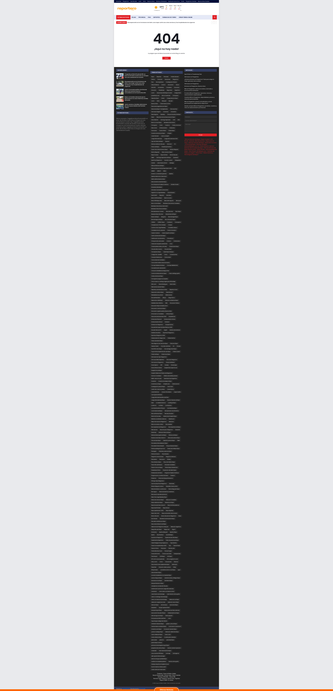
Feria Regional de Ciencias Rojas (159, 343)
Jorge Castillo (177, 392)
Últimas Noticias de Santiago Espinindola (161, 168)
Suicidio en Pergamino (157, 537)
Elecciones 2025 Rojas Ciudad (164, 93)
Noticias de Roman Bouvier (158, 144)
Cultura (163, 84)
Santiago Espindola (165, 119)
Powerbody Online (155, 470)
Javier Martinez (155, 392)
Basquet (164, 101)
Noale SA (177, 429)
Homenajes (174, 365)
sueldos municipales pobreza (158, 661)
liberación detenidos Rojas (172, 631)
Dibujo (164, 297)
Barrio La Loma (168, 198)
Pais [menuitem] (149, 17)
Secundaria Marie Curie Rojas (158, 524)
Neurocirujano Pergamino (166, 429)
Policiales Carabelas (170, 464)
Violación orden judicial (165, 567)
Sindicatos (154, 532)
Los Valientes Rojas (172, 408)
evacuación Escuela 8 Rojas (158, 613)
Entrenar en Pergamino (157, 324)
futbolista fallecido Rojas (157, 623)
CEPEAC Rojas (161, 222)
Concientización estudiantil (158, 268)
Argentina (177, 90)
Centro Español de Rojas (168, 233)
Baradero (168, 195)
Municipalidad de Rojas (174, 427)
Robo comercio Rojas (167, 152)
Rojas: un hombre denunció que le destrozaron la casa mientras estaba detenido (136, 98)
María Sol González (156, 416)
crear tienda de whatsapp (157, 594)
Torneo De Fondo (155, 553)
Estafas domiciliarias (175, 330)
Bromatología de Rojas (156, 219)
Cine (171, 243)
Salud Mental (154, 119)
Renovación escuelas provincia (159, 494)
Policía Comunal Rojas (156, 467)
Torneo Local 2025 (166, 553)
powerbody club (155, 95)
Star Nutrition (160, 534)
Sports (152, 534)
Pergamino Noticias (171, 456)
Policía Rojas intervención (171, 467)
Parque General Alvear (172, 446)
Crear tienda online (165, 103)
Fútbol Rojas (171, 130)
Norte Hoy (153, 432)
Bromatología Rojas (173, 216)
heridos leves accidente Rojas (158, 626)
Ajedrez (171, 173)
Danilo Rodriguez (163, 284)
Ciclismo (169, 241)
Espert (165, 330)
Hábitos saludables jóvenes (170, 375)
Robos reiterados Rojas (156, 502)
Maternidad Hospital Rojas (169, 416)
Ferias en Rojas (174, 343)
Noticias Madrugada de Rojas (158, 435)
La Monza (153, 405)
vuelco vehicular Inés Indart (158, 669)
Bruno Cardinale (166, 95)
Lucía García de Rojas (156, 411)
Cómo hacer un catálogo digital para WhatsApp (163, 281)
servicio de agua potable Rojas (159, 658)
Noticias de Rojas (173, 435)
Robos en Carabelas (171, 499)
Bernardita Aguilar (168, 200)
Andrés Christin (175, 184)
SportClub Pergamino (156, 160)
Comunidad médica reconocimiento (160, 262)
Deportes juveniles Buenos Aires (159, 289)
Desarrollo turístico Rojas (157, 292)
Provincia (160, 79)
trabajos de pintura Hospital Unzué (160, 664)
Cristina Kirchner (176, 125)
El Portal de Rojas (190, 144)
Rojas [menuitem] (134, 17)
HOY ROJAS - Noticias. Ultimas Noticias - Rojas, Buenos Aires (199, 141)
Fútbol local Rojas (166, 354)
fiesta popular (168, 615)
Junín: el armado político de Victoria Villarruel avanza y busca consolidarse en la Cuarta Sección (157, 22)
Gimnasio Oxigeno (156, 111)
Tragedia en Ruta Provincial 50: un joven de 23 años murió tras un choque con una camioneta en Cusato (136, 75)
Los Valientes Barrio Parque (158, 408)
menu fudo (167, 634)
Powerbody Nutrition (167, 146)
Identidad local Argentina (170, 378)
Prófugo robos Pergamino (157, 481)
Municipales (169, 424)
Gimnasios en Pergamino (191, 77)
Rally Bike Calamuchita (171, 486)
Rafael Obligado (174, 149)
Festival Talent (154, 346)
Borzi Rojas (178, 211)
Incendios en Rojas (156, 384)
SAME (152, 157)
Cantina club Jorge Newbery (158, 227)
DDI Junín (153, 284)
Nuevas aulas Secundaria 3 (158, 437)
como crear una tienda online (166, 591)
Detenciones (169, 295)
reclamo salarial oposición (174, 648)
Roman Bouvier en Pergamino (168, 516)
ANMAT (153, 171)
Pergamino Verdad (191, 1)
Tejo (170, 545)
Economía (176, 87)
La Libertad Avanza (161, 402)
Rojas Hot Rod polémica (173, 505)
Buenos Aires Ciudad (203, 1)
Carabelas (169, 87)
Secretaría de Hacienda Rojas (167, 518)
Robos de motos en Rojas (157, 499)
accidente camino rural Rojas (168, 570)
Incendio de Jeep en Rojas (165, 381)
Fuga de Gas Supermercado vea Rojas (160, 351)
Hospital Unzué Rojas (156, 370)
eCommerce (164, 605)
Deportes (159, 76)
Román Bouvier (173, 155)
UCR (174, 119)
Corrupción (175, 95)
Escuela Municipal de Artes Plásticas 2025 (161, 327)
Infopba (169, 133)
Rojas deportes (169, 510)
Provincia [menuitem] (141, 17)
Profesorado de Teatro (156, 473)
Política (153, 79)
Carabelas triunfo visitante (158, 230)
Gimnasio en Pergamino (157, 362)
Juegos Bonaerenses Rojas (158, 400)
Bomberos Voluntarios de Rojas (158, 208)
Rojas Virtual (166, 508)
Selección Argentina (176, 526)
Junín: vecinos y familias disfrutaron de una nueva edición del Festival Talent (136, 106)
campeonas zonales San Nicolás (159, 586)
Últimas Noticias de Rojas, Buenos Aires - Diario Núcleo (200, 148)
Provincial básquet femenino (166, 478)
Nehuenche (154, 429)
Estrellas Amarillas (155, 332)
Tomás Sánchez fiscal (156, 551)
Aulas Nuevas (171, 192)
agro (179, 570)
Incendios (165, 111)
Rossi (180, 516)
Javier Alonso (170, 389)
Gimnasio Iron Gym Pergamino (158, 357)
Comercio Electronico (156, 257)
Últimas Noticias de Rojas (157, 165)
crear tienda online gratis (173, 594)
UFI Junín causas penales (157, 559)
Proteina (173, 475)
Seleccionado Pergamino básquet (159, 526)
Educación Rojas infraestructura (159, 305)
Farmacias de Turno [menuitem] (169, 17)
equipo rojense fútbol (164, 607)
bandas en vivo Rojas (156, 580)
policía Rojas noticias (156, 642)
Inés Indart (170, 386)
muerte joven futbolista (170, 637)
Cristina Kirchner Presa (157, 276)
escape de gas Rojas (156, 610)
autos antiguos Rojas (156, 578)
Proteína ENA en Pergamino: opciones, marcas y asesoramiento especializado (198, 94)
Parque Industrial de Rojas (173, 114)
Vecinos (176, 561)
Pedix (152, 117)
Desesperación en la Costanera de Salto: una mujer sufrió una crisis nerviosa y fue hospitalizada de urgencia (135, 84)
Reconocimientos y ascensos (166, 491)
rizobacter (153, 650)
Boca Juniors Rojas (156, 203)
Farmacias (154, 130)
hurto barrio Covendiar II (175, 626)
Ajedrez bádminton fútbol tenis (159, 176)
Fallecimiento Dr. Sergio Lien (158, 338)
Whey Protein (154, 570)
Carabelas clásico (172, 227)
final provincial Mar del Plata (158, 618)
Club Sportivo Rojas (156, 252)
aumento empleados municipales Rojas (161, 575)
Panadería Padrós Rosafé (157, 446)
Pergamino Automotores (157, 456)
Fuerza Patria (162, 130)
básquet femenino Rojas (157, 583)
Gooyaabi (142, 689)
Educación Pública (174, 303)
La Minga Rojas (172, 402)
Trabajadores (177, 553)
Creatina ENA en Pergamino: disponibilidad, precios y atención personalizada (199, 98)
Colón (182, 1)
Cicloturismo (177, 241)
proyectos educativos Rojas (158, 648)
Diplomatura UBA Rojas (157, 300)
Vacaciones (168, 561)
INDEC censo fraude (156, 378)
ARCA (164, 171)
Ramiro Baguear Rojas (174, 489)
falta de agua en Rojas (157, 615)
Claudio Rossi (168, 249)
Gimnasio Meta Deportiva (157, 359)
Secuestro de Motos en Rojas (158, 521)
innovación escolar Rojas (170, 629)
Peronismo (162, 459)
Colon (165, 254)
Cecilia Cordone (155, 233)
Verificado (174, 564)
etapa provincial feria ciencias (171, 610)
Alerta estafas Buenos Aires (158, 179)
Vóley (174, 567)
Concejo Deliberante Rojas (157, 265)
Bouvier (170, 101)
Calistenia (169, 222)
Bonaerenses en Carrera (157, 211)
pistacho (161, 640)
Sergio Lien (166, 529)
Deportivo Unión (173, 289)
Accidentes (161, 87)
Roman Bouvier (155, 516)
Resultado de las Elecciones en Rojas (166, 117)
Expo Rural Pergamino (168, 332)
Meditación (171, 419)
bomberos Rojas (168, 580)
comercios (154, 591)
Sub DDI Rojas (169, 534)
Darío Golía (172, 284)
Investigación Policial (171, 82)
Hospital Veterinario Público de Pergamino (161, 373)
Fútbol (162, 98)
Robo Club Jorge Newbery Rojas (159, 497)
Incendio (153, 381)
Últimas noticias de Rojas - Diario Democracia (202, 143)
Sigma (173, 529)
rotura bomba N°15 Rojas (157, 653)
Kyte (152, 402)
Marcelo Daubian (169, 413)
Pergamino (126, 1)
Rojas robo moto (155, 513)
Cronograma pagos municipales (159, 278)
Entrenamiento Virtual (156, 322)
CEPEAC (153, 222)
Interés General (175, 76)
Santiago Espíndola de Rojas (164, 157)
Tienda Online (154, 548)
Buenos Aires (151, 1)
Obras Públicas (155, 84)
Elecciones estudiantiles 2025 (158, 316)
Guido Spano (154, 365)
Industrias (173, 111)
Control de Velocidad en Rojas (158, 273)
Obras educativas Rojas (174, 437)
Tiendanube (171, 548)
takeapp (172, 163)
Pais (152, 82)
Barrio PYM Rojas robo (156, 200)
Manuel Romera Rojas (156, 413)
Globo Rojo (199, 153)
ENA (166, 303)
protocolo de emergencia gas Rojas (160, 645)
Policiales (166, 76)
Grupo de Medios (170, 362)
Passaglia (153, 451)
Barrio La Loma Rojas (156, 122)
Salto (144, 1)
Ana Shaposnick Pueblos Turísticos (159, 184)
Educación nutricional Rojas (158, 308)
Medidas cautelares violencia (158, 419)
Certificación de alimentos (158, 238)
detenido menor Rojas (173, 602)
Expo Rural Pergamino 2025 (158, 335)
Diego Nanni (171, 297)
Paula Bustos (165, 454)
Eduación (153, 90)
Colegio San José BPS (156, 254)
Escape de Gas (169, 324)
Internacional (175, 384)
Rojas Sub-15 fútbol (155, 508)
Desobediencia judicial (157, 295)
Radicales (171, 483)
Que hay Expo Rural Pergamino (159, 483)
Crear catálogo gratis (174, 273)
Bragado (163, 216)
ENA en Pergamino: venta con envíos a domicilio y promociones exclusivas (198, 89)
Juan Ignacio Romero (156, 394)
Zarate (153, 163)
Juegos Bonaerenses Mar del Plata (159, 397)
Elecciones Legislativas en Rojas (159, 106)
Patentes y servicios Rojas (165, 451)
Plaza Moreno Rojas (156, 462)
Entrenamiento (163, 128)
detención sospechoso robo (158, 602)
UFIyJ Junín (154, 561)
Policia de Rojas (155, 146)
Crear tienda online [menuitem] (185, 17)
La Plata (161, 405)
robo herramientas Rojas (165, 650)
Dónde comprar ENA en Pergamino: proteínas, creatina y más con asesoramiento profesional (200, 106)
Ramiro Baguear (155, 152)
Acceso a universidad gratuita (158, 173)
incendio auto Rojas (156, 629)
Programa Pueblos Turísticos (172, 473)
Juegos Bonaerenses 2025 (170, 138)
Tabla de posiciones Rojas (172, 540)
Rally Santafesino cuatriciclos (158, 489)
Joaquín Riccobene (166, 392)
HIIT (161, 365)
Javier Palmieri (155, 136)
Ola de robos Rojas (156, 440)
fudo (169, 618)
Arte (179, 119)
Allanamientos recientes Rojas (158, 181)
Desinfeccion (169, 292)
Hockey (166, 365)
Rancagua (154, 491)
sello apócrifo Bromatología (158, 656)
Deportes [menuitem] (156, 17)
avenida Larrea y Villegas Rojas (172, 578)
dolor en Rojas (154, 605)
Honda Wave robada (156, 367)
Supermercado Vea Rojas (171, 537)
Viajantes (153, 567)
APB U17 (159, 171)
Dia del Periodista (155, 297)
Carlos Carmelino (171, 230)
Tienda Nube (177, 545)
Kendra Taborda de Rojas (173, 400)
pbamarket (154, 640)
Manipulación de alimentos (172, 411)
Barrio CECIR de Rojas (156, 198)
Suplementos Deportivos (157, 540)
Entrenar (167, 322)
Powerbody (161, 90)
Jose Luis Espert (165, 136)
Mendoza (171, 421)
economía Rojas (174, 605)
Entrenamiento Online (169, 319)
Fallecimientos (171, 338)
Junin (152, 101)
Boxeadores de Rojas (171, 214)
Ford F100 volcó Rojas (156, 349)
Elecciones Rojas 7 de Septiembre (159, 109)
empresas (153, 607)
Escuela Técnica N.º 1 (156, 330)
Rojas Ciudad (154, 155)
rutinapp (168, 653)
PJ (174, 144)
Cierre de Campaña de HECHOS (159, 243)
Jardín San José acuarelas (158, 389)
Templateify (126, 689)
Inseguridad (178, 93)
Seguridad (169, 90)
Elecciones (167, 79)
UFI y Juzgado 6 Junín (172, 559)
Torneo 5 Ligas (168, 551)
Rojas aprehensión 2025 (157, 510)
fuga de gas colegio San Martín (159, 621)
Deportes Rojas (155, 98)
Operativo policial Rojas (169, 440)
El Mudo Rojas (169, 314)
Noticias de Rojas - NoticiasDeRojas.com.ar (196, 145)
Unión (161, 561)
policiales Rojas (170, 640)
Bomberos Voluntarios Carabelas (171, 203)
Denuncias (154, 128)
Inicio (166, 58)
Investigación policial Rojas (158, 386)
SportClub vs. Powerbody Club (193, 74)
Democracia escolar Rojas (157, 287)
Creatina (167, 125)
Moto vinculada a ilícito (157, 424)
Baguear (162, 195)
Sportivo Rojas (173, 532)
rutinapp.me (176, 653)
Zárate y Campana (161, 1)
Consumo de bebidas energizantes (160, 270)
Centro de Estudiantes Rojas (158, 235)
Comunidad (168, 257)
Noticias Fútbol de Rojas (164, 432)
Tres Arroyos (154, 556)
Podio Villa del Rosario (156, 464)
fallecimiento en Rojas (173, 613)
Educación (170, 84)
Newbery (163, 114)
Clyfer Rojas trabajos (168, 252)
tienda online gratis (173, 661)
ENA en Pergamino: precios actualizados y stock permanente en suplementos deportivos (198, 102)
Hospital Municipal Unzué (170, 367)
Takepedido (178, 160)
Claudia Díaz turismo (156, 249)
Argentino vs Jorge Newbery (158, 192)
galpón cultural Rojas (171, 623)
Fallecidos (172, 128)
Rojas (152, 76)
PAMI (178, 440)
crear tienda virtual (162, 163)
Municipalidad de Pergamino (158, 427)
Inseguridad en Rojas (172, 98)
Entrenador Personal (156, 319)
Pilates (168, 459)
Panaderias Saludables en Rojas (159, 443)
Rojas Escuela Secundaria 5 (158, 505)
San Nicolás (133, 1)
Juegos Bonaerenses (156, 138)
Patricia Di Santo (155, 454)
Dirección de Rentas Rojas (171, 300)
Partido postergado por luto (158, 448)
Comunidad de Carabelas (158, 260)
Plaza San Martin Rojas (169, 462)
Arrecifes (118, 1)
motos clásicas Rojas (156, 637)
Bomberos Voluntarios (169, 122)
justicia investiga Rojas (157, 631)
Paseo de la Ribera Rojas (173, 448)
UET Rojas (169, 556)
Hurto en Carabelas (156, 375)
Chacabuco (170, 238)
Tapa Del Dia (173, 543)
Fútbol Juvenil (176, 351)
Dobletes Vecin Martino (157, 303)
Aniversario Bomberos (156, 187)
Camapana (178, 222)
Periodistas (154, 459)
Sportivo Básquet (163, 532)
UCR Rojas (162, 556)
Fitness (178, 346)
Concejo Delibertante (172, 265)
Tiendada (163, 548)
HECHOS (153, 87)
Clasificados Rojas (173, 246)
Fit (173, 346)
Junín (139, 1)
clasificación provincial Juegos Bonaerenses (162, 588)
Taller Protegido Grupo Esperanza (159, 543)
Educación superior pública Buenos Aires (161, 311)
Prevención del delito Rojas (169, 470)
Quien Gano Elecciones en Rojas (159, 149)
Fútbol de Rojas (155, 354)
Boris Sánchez (169, 211)
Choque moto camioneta (157, 241)
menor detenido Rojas (156, 634)
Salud (177, 84)
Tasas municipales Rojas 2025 (158, 545)
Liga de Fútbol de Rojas (157, 141)
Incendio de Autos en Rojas (158, 133)
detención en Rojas (174, 599)
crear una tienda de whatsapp (159, 599)
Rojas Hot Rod (164, 155)
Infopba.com (166, 384)
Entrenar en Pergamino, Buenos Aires (195, 86)
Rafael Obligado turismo (157, 486)
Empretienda (172, 316)
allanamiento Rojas (156, 572)
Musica (167, 141)
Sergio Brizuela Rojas (156, 529)
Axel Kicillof (154, 195)
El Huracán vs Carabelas (157, 314)
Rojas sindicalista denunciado (169, 513)
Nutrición (169, 144)
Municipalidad (159, 82)
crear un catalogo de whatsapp (159, 596)
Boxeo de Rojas (155, 216)
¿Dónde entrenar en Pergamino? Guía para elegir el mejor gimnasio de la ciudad (199, 80)
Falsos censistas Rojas (156, 340)
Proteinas (153, 478)
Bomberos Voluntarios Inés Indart (159, 206)
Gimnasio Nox (173, 109)
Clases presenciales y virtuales (159, 246)
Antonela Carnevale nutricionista (159, 190)
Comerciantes (173, 254)
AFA (175, 168)
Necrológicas (154, 114)
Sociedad (175, 157)
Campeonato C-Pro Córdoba (158, 225)
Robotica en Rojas (169, 502)
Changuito (154, 125)
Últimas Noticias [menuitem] (123, 17)
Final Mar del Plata (165, 346)
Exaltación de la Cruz (174, 1)
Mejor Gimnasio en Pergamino (158, 421)
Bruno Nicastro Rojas (170, 219)
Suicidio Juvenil (168, 160)
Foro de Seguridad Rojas (170, 349)
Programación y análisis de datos (159, 475)
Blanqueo (178, 200)
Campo (170, 225)
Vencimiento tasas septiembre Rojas (160, 564)
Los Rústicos (168, 405)
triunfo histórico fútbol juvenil (158, 667)
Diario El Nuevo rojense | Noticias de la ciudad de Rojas (199, 147)
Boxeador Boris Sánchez (157, 214)
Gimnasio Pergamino (172, 359)
